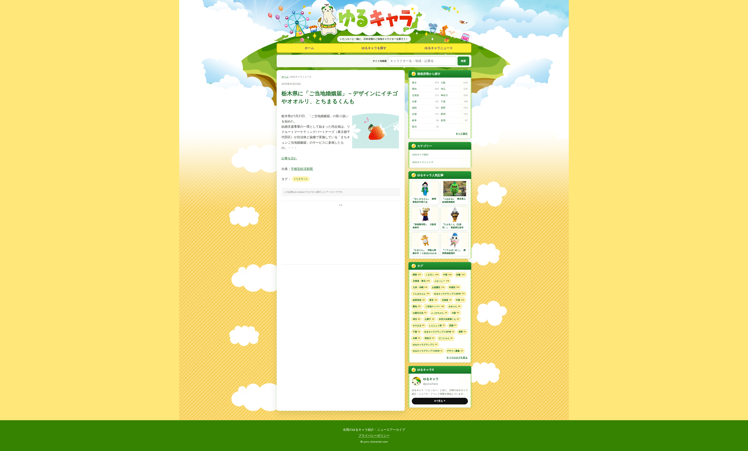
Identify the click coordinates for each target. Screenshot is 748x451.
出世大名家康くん (449, 319)
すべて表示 (462, 133)
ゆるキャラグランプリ (425, 344)
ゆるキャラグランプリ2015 (449, 293)
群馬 (454, 120)
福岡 (425, 107)
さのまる (418, 325)
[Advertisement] (340, 234)
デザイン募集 (455, 350)
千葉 (454, 101)
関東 (417, 274)
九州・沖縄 (420, 287)
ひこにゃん (446, 338)
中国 (460, 300)
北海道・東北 (421, 280)
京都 (425, 113)
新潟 (425, 126)
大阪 (454, 82)
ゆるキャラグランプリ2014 (427, 350)
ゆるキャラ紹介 (420, 154)
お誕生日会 (420, 312)
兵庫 (425, 101)
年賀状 (454, 287)
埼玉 (454, 88)
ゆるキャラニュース (439, 48)
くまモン (432, 274)
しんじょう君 (437, 325)
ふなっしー (441, 280)
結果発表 (419, 300)
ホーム (309, 48)
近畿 (460, 274)
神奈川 (454, 95)
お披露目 (438, 287)
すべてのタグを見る (457, 357)
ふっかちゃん (439, 312)
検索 (463, 60)
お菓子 (429, 319)
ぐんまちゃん (421, 293)
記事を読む (289, 158)
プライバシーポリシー (374, 435)
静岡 (454, 113)
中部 (447, 274)
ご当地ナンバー (434, 306)
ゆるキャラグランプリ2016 (439, 331)
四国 (452, 325)
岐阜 (425, 120)
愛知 (425, 88)
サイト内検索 (380, 60)
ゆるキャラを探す (374, 48)
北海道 (425, 95)
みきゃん (454, 306)
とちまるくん (301, 178)
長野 (454, 107)
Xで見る (439, 401)
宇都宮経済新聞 (302, 169)
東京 (425, 82)
